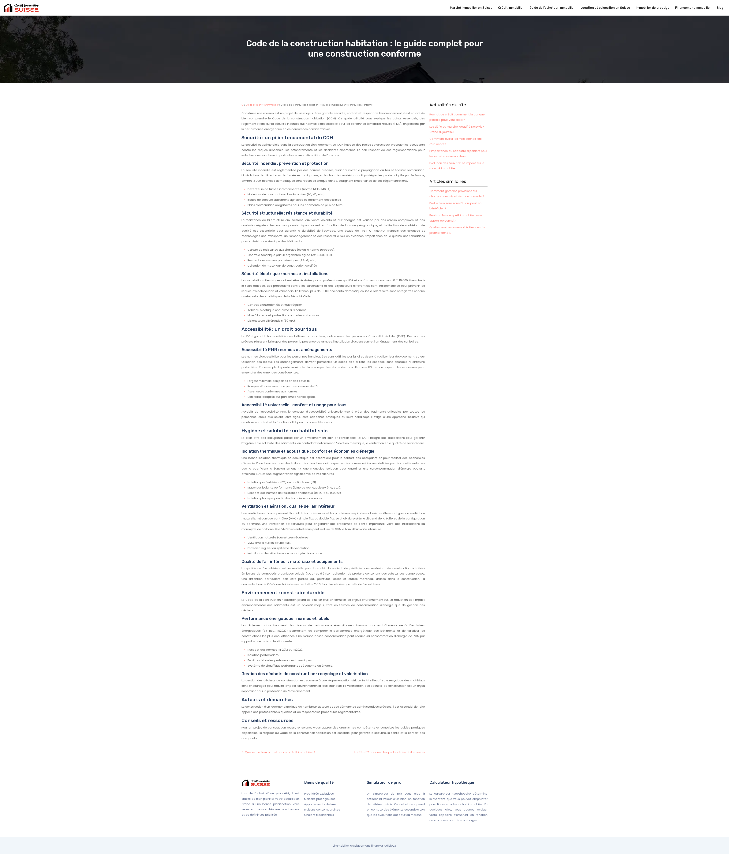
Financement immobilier (693, 7)
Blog (720, 7)
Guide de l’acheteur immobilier (552, 7)
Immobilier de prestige (652, 7)
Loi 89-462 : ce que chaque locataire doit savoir (387, 752)
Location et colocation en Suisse (605, 7)
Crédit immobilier (511, 7)
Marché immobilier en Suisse (471, 7)
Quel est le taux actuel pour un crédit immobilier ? (280, 752)
